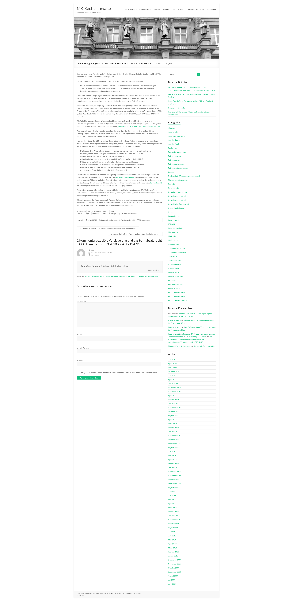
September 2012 (174, 443)
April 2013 (172, 419)
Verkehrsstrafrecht (175, 276)
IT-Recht (171, 224)
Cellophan (96, 211)
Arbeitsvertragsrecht (176, 136)
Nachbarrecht (173, 244)
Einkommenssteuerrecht (177, 180)
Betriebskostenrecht (176, 164)
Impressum (211, 9)
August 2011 (173, 488)
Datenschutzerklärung (196, 9)
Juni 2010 (172, 536)
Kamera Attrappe (175, 327)
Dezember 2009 (174, 560)
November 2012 (174, 435)
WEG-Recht (173, 280)
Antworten (154, 270)
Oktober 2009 (173, 568)
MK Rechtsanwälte (94, 8)
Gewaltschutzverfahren (177, 192)
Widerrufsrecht (174, 288)
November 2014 (174, 391)
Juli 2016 (171, 375)
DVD (105, 211)
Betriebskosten (174, 160)
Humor (171, 212)
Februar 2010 (173, 552)
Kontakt (156, 9)
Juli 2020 (171, 359)
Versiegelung (114, 214)
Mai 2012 (172, 455)
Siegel (87, 214)
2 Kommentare (144, 220)
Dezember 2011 (174, 472)
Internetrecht (173, 220)
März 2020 (172, 367)
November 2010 (174, 520)
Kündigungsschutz (175, 228)
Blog (173, 9)
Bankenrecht (173, 148)
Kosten (181, 9)
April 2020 (172, 363)
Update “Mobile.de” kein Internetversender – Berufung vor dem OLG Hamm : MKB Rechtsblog (121, 276)
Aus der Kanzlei (174, 140)
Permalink (95, 255)
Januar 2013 (173, 431)
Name (80, 334)
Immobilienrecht (174, 216)
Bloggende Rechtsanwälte (204, 346)
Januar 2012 (173, 468)
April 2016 (172, 379)
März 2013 (172, 423)
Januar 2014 (173, 403)
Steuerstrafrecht (174, 260)
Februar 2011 (173, 512)
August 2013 (173, 415)
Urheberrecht (173, 268)
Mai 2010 (172, 540)
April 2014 (172, 395)
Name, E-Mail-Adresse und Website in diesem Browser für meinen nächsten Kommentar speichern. (118, 373)
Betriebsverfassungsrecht (178, 168)
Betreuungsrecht (174, 156)
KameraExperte (174, 320)
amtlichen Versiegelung (124, 177)
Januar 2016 (173, 383)
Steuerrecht (172, 256)
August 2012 (173, 447)
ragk (81, 220)
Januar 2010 (173, 556)
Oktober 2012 (173, 439)
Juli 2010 (171, 532)
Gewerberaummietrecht (177, 196)
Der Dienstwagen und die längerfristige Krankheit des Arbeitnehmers (108, 228)
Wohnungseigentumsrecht (178, 300)
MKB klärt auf (173, 240)
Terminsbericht (156, 183)
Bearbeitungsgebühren (177, 152)
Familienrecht (173, 188)
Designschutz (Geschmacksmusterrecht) (184, 176)
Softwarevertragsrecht (177, 252)
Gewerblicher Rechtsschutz (111, 220)
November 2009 (174, 564)
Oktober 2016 (173, 371)
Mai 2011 (172, 500)
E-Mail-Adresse (83, 348)
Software (95, 214)
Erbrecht (171, 184)
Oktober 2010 (173, 524)
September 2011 (174, 484)
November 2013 (174, 407)
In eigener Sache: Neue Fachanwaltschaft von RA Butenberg (135, 234)
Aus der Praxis (173, 144)
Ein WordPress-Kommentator (180, 346)
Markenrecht (173, 232)
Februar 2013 (173, 427)
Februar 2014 (173, 399)
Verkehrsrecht (173, 272)
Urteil (104, 214)
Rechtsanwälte (131, 9)
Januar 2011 (173, 516)
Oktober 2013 (173, 411)
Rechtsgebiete (145, 9)
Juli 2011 (171, 492)
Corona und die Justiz (176, 108)
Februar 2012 (173, 464)
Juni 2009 (172, 584)
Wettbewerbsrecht (129, 214)
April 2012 (172, 460)
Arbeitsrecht (173, 132)
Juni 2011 (172, 496)
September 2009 (174, 572)
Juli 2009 (171, 580)
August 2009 (173, 576)
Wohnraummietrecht (176, 292)
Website (80, 360)
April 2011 (172, 504)
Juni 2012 (172, 451)
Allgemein (172, 128)
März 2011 (172, 508)
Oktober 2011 (173, 480)
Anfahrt (166, 9)
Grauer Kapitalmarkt (176, 208)
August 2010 (173, 528)
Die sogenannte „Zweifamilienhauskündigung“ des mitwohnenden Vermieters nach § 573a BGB (190, 339)
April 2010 (172, 544)
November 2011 (174, 476)
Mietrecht (172, 236)
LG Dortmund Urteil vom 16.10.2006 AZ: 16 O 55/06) (139, 126)
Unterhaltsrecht (174, 264)
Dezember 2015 (174, 387)
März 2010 (172, 548)
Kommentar (82, 301)
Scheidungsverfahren (176, 248)
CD (88, 211)
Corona (171, 172)
